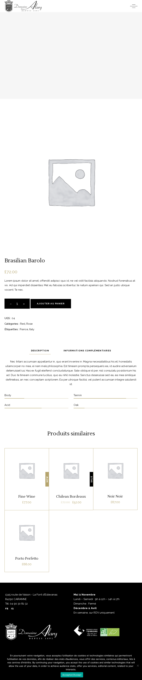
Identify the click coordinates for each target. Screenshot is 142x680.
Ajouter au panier (51, 303)
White (71, 460)
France (24, 329)
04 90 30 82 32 (18, 603)
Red (22, 323)
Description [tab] (40, 350)
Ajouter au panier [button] (27, 498)
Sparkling (26, 522)
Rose (29, 323)
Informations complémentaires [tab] (87, 350)
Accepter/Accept (71, 674)
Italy (31, 329)
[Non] (137, 665)
